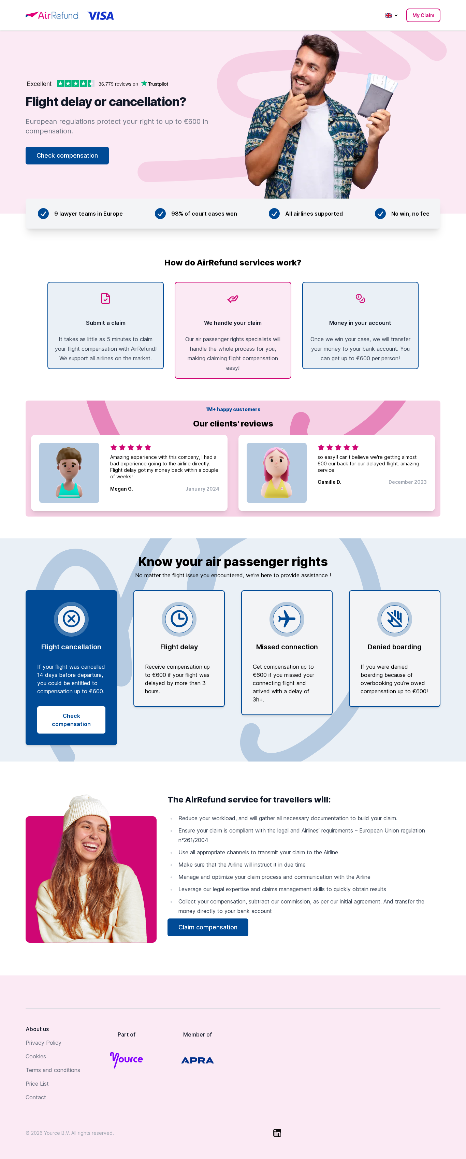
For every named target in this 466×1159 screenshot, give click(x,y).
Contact (36, 1097)
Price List (37, 1083)
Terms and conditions (53, 1070)
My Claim (423, 15)
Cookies (36, 1056)
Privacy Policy (43, 1042)
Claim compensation (207, 927)
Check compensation (67, 155)
